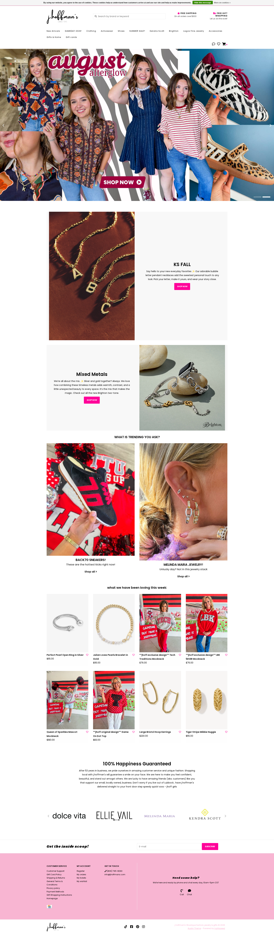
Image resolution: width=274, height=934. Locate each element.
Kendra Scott (157, 31)
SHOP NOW (92, 400)
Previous (10, 125)
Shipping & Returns (56, 877)
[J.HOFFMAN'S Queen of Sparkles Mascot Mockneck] (67, 700)
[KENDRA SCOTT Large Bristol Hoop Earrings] (160, 700)
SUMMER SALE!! (137, 31)
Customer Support (55, 871)
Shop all (90, 571)
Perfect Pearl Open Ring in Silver (65, 655)
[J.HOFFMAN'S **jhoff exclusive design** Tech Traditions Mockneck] (160, 623)
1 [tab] (257, 196)
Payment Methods (55, 891)
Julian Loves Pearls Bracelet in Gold (110, 656)
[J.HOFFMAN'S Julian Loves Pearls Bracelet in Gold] (114, 623)
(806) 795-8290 (114, 871)
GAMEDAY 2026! (73, 31)
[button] (213, 44)
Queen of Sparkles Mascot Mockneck (62, 734)
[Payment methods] (50, 907)
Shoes (121, 31)
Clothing (91, 31)
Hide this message (202, 3)
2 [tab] (266, 196)
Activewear (107, 31)
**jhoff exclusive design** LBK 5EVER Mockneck (203, 656)
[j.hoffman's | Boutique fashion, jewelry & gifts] (67, 16)
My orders (81, 874)
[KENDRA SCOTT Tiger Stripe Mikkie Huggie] (207, 700)
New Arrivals (53, 31)
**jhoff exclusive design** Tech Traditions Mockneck (157, 656)
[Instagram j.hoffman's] (143, 926)
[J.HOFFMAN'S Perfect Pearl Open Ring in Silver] (67, 623)
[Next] (225, 816)
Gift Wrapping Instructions (59, 895)
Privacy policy (53, 888)
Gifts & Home (54, 37)
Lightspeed (219, 928)
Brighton (174, 31)
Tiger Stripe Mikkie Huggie (201, 732)
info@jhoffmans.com (114, 874)
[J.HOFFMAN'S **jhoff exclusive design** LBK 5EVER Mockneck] (207, 623)
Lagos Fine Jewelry (193, 31)
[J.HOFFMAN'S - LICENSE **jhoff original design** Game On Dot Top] (114, 700)
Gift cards (71, 37)
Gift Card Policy (54, 874)
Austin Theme (194, 928)
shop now (182, 286)
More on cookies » (222, 3)
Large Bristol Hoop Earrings (155, 732)
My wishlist (82, 881)
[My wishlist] (218, 44)
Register (81, 871)
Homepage (52, 898)
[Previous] (48, 816)
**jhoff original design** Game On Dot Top (111, 734)
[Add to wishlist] (87, 655)
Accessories (215, 31)
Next (264, 125)
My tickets (81, 877)
